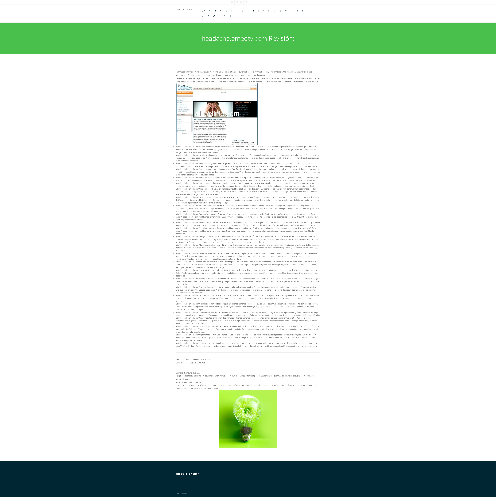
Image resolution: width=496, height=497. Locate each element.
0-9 (203, 11)
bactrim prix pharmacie (185, 72)
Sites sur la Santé (184, 9)
